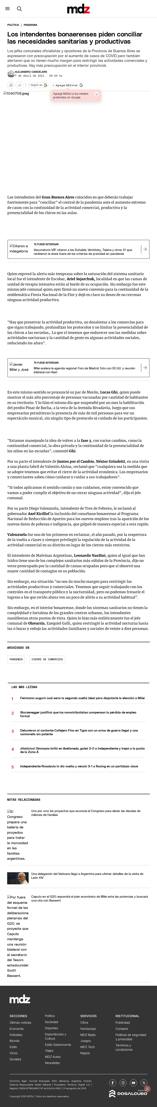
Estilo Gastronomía (58, 1045)
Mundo (15, 1041)
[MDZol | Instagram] (123, 1083)
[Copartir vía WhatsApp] (11, 85)
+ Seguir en (35, 85)
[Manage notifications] (147, 1088)
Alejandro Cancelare (31, 72)
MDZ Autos (53, 1057)
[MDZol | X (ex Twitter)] (144, 1083)
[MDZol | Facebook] (112, 1083)
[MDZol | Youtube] (133, 1083)
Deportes (51, 1028)
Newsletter (52, 1063)
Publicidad (123, 1022)
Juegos (85, 1041)
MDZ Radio (88, 1035)
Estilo (13, 1047)
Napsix (85, 1053)
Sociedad (51, 1022)
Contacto (122, 1029)
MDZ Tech (87, 1047)
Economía (17, 1029)
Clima (84, 1022)
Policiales (16, 1035)
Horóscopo (88, 1029)
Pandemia (16, 659)
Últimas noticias (20, 1022)
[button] (7, 8)
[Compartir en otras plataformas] (20, 85)
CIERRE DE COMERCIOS (47, 659)
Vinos (14, 1053)
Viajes (49, 1051)
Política (13, 25)
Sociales (15, 1059)
